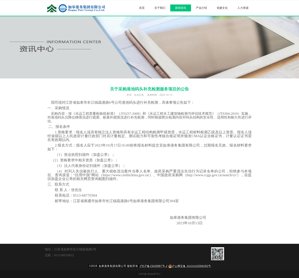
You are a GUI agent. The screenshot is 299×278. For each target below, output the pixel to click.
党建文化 (222, 7)
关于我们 (159, 7)
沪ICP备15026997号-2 (153, 266)
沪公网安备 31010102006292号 (191, 266)
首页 (142, 7)
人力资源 (242, 7)
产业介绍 (201, 7)
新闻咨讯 (180, 7)
